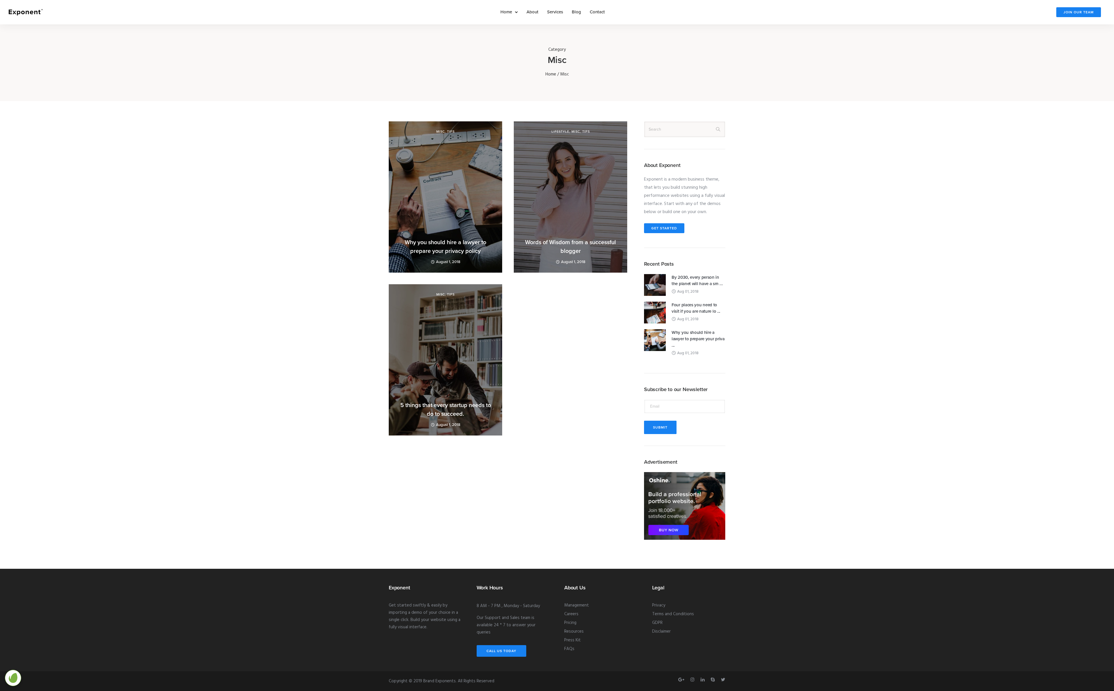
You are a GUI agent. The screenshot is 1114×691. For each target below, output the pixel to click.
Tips (451, 131)
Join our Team (1079, 12)
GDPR (657, 622)
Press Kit (572, 640)
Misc (440, 131)
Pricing (570, 622)
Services (555, 12)
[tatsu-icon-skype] (714, 679)
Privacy (658, 605)
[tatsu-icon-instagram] (693, 679)
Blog (576, 12)
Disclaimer (661, 631)
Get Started (664, 228)
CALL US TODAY (501, 651)
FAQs (569, 648)
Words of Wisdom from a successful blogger (570, 247)
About (532, 12)
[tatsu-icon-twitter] (723, 679)
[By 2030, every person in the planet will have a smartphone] (655, 285)
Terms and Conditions (673, 614)
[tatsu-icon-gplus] (682, 679)
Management (576, 605)
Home (506, 12)
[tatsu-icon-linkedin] (703, 679)
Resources (574, 631)
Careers (571, 614)
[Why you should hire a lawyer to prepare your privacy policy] (655, 340)
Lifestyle (560, 131)
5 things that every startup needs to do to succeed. (445, 410)
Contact (597, 12)
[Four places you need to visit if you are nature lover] (655, 312)
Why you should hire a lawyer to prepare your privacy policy (445, 247)
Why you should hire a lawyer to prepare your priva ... (698, 339)
